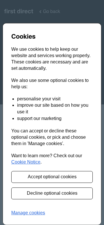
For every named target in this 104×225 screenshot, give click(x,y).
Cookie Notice (25, 162)
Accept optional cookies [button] (52, 176)
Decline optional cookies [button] (52, 193)
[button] (28, 213)
